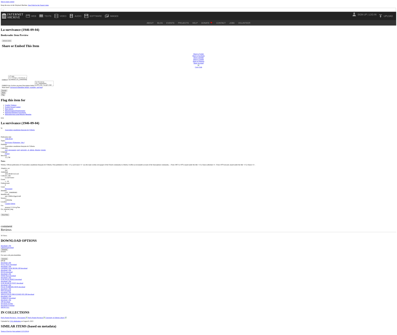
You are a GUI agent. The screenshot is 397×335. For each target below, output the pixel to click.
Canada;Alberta (10, 204)
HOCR (7, 272)
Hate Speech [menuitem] (9, 109)
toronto (43, 150)
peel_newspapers (10, 150)
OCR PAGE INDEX (11, 279)
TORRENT (8, 298)
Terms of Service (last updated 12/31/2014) (15, 331)
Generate (4, 249)
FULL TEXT (9, 264)
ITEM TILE (8, 276)
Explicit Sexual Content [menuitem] (12, 107)
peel (18, 150)
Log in (372, 14)
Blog (160, 22)
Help (195, 22)
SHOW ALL (5, 307)
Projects (183, 22)
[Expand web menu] (31, 16)
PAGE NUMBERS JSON (13, 287)
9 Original (7, 305)
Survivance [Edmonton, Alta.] (15, 142)
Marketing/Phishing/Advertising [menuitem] (15, 112)
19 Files (7, 303)
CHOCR (7, 247)
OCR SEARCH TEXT (12, 283)
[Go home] (13, 15)
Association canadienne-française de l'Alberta (20, 130)
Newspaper (8, 189)
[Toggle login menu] (354, 14)
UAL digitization (15, 321)
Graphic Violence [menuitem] (10, 105)
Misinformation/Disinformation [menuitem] (15, 111)
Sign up (362, 14)
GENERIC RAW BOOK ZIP (14, 268)
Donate (205, 22)
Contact (221, 22)
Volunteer (244, 22)
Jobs (232, 22)
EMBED (5, 80)
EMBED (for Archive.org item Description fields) (18, 85)
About (150, 22)
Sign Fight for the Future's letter (38, 5)
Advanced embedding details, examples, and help (26, 87)
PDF (6, 290)
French (7, 154)
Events (170, 22)
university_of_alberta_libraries (30, 150)
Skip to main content (7, 2)
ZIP (5, 302)
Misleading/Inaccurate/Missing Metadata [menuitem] (18, 114)
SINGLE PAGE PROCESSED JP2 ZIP (17, 294)
